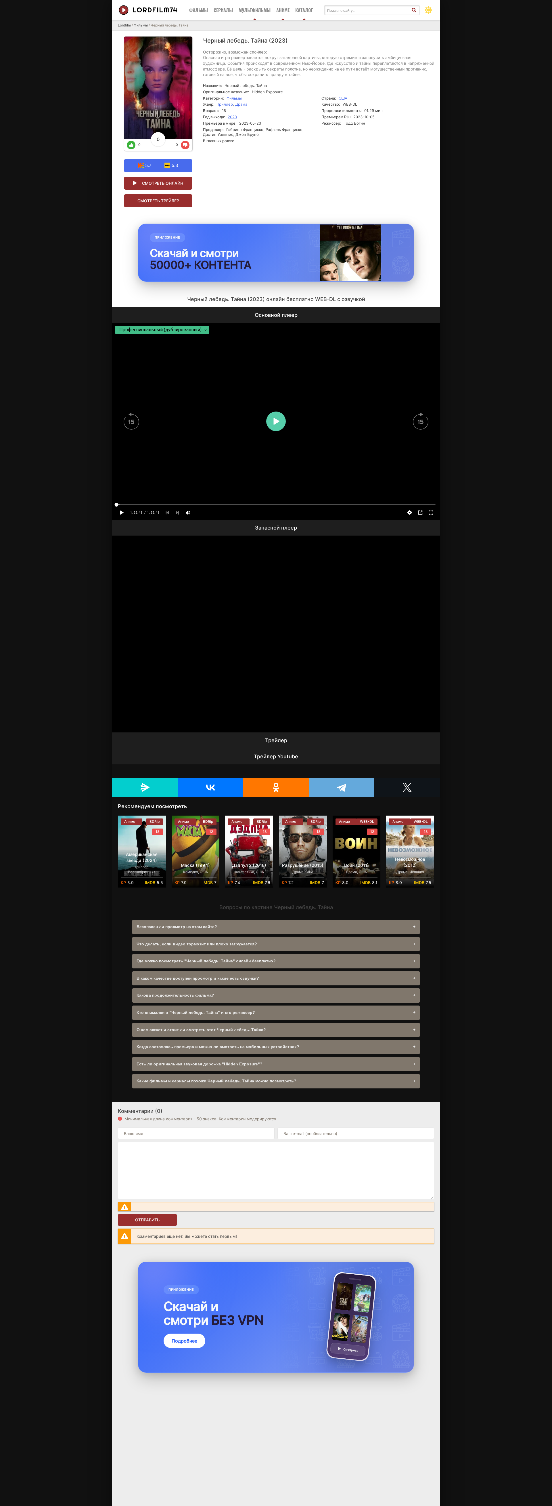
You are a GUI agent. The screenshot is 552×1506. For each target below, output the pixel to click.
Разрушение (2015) (302, 865)
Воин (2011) (356, 865)
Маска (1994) (195, 865)
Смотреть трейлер (158, 200)
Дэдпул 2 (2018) (249, 865)
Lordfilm (124, 25)
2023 (232, 117)
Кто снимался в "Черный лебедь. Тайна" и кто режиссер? (196, 1012)
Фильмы (198, 10)
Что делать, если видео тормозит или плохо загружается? (197, 944)
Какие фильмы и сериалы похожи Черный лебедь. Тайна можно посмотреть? (216, 1081)
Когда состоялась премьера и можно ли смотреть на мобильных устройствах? (218, 1046)
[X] (407, 787)
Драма (241, 104)
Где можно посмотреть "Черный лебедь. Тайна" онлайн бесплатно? (206, 961)
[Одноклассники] (276, 787)
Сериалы (223, 10)
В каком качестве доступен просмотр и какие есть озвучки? (198, 978)
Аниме (283, 10)
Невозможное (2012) (410, 862)
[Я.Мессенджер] (145, 787)
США (343, 98)
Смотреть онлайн (162, 183)
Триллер (225, 104)
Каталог (304, 10)
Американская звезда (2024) (142, 857)
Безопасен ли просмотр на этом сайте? (177, 926)
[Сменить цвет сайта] (428, 10)
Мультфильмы (255, 10)
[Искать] (414, 10)
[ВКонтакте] (210, 787)
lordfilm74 (155, 9)
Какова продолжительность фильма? (175, 995)
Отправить (147, 1219)
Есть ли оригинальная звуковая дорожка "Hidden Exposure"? (199, 1064)
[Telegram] (341, 787)
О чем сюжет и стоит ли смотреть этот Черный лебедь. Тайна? (201, 1029)
